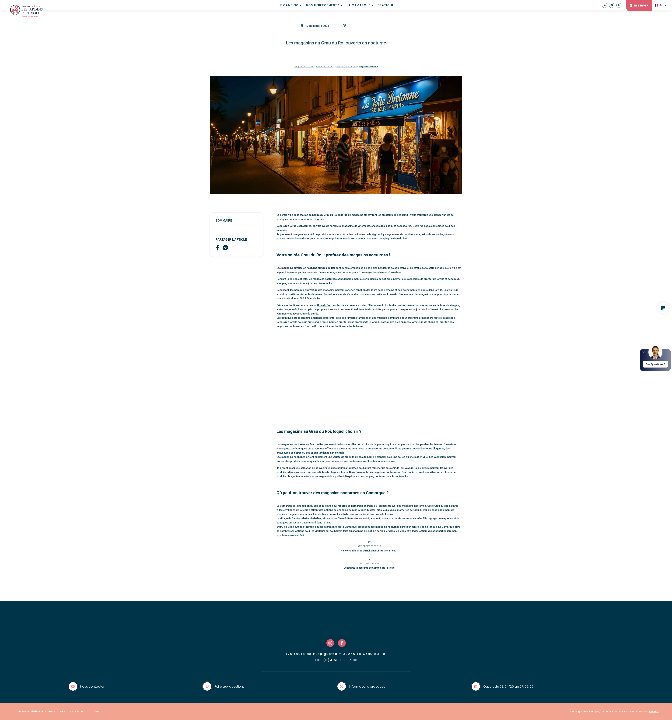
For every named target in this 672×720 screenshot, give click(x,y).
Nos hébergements (323, 5)
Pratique (386, 5)
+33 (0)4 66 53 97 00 (336, 660)
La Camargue (358, 5)
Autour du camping (325, 66)
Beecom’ (654, 711)
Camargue (351, 526)
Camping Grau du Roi (304, 66)
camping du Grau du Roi (393, 238)
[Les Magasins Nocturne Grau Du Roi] (663, 312)
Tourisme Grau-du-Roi (346, 66)
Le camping (289, 5)
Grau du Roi (324, 305)
